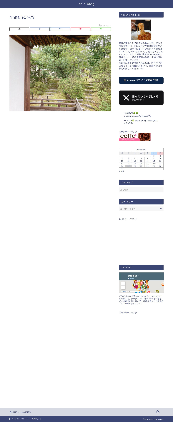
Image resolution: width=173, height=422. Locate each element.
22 (154, 164)
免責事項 (35, 419)
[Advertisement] (141, 239)
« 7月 (121, 171)
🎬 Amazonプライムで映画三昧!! (141, 80)
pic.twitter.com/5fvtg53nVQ (138, 116)
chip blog (87, 4)
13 (141, 161)
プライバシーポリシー (20, 419)
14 (148, 161)
